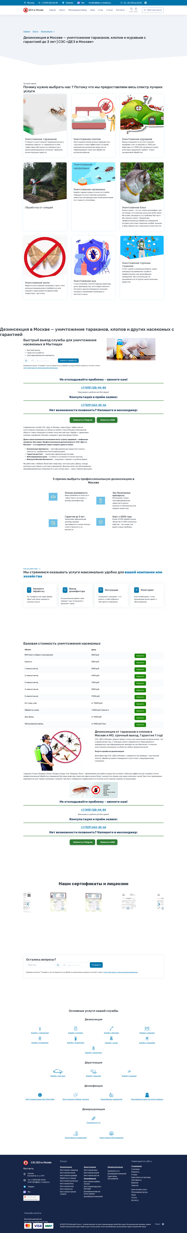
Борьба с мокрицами (75, 1043)
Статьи (134, 1197)
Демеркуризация (115, 1167)
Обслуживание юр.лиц (139, 1192)
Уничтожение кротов (91, 1175)
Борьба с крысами (93, 1076)
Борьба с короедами (93, 1053)
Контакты (120, 10)
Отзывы (134, 1175)
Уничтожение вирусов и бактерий (40, 1099)
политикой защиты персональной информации (40, 368)
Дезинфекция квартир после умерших (147, 1099)
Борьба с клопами (75, 1033)
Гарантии (134, 1185)
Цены (92, 10)
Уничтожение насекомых (69, 1181)
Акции (133, 1195)
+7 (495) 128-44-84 (93, 387)
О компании (136, 1166)
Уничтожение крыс (91, 1170)
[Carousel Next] (159, 904)
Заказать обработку (68, 361)
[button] (131, 10)
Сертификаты (136, 1180)
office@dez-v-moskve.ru (41, 1182)
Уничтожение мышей (91, 1173)
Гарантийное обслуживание (111, 1138)
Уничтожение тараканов (69, 1170)
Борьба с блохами (111, 1033)
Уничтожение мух (66, 1189)
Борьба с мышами (129, 1076)
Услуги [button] (62, 10)
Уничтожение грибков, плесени (75, 1099)
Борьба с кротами (57, 1076)
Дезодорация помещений (75, 1138)
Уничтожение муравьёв (68, 1175)
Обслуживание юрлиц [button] (77, 10)
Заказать (140, 656)
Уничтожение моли (67, 1186)
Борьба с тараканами (40, 1033)
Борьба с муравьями (39, 1043)
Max (29, 1192)
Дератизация (90, 1167)
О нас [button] (100, 10)
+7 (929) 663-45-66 (93, 404)
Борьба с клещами (147, 1033)
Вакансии (134, 1183)
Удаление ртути (93, 1123)
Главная (52, 10)
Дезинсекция (66, 1167)
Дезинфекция (90, 1178)
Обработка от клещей (68, 1178)
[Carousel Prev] (28, 904)
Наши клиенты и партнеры (141, 1177)
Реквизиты (135, 1172)
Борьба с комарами (147, 1043)
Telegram (31, 1187)
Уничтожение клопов (67, 1173)
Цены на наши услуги (139, 1189)
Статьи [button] (109, 10)
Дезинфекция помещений (111, 1099)
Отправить (96, 965)
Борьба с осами (111, 1043)
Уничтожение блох (67, 1184)
